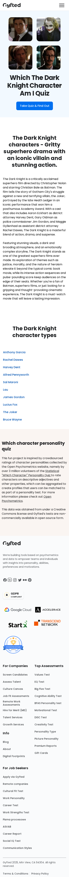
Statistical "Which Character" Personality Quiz (30, 473)
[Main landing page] (13, 5)
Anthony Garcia (14, 352)
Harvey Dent (11, 367)
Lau (5, 390)
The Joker (10, 412)
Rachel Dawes (13, 360)
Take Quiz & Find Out (34, 106)
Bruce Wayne (12, 420)
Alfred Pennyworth (16, 375)
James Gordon (14, 397)
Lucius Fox (10, 405)
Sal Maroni (10, 382)
